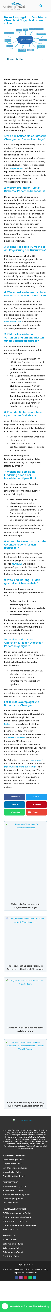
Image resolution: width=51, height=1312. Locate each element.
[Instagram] (20, 1297)
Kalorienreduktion (12, 328)
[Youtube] (25, 1297)
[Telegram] (34, 1297)
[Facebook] (16, 1297)
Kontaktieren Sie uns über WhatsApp (29, 1306)
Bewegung (17, 580)
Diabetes (8, 744)
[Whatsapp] (30, 1297)
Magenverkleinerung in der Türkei (20, 787)
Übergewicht (37, 780)
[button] (46, 5)
